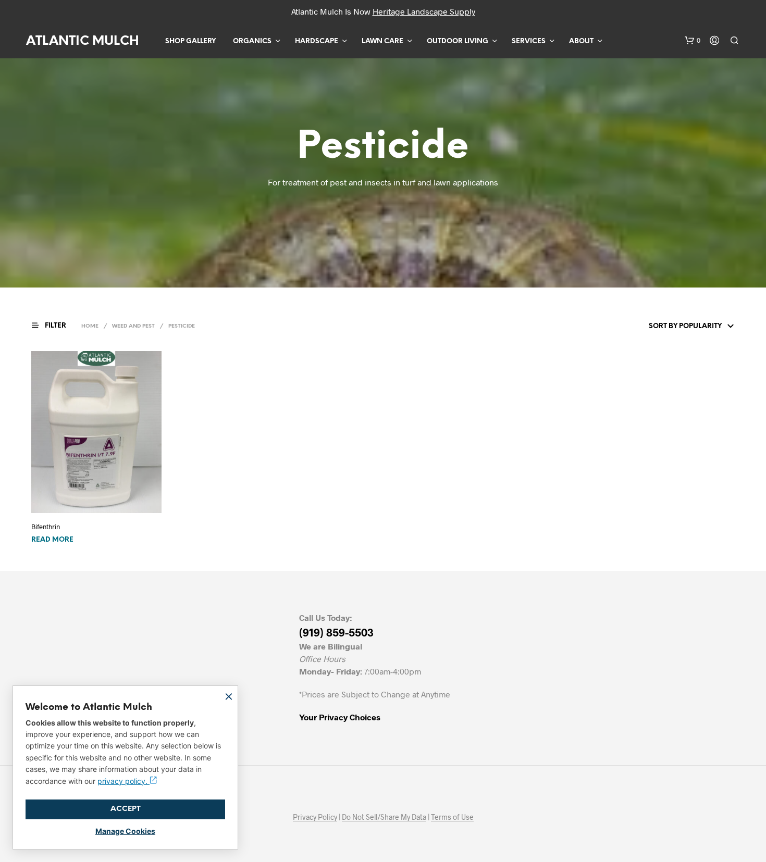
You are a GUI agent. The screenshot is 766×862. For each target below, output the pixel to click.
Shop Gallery (190, 41)
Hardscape (316, 41)
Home (89, 326)
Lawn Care (382, 41)
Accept (125, 809)
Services (529, 41)
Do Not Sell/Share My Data (384, 817)
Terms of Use (452, 817)
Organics (252, 41)
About (581, 41)
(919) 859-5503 (336, 632)
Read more (52, 539)
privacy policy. (123, 781)
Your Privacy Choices (339, 717)
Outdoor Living (457, 41)
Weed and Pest (133, 326)
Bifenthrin (45, 526)
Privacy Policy (315, 817)
